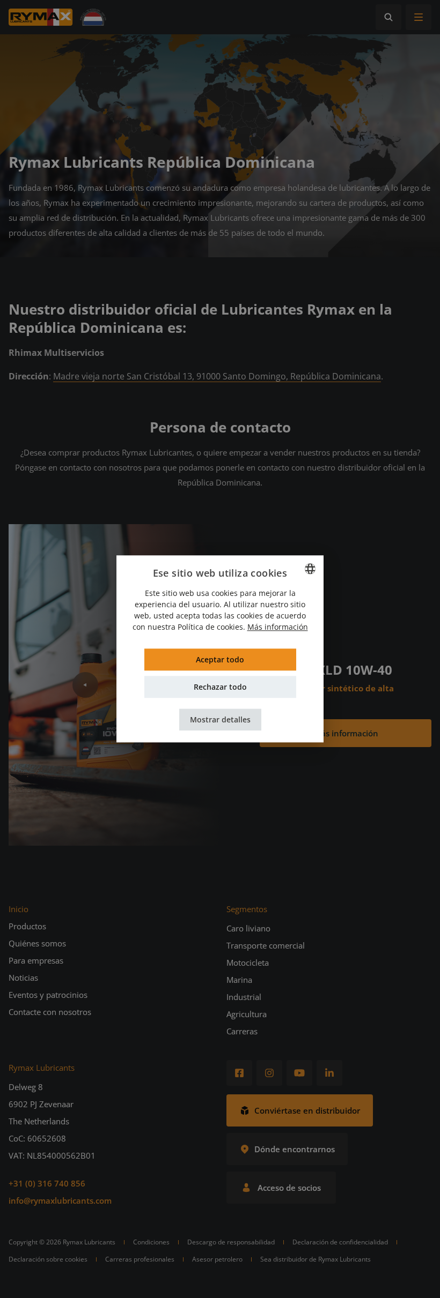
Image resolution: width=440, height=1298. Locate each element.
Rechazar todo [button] (220, 687)
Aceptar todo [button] (220, 660)
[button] (220, 720)
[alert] (220, 649)
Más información (277, 627)
